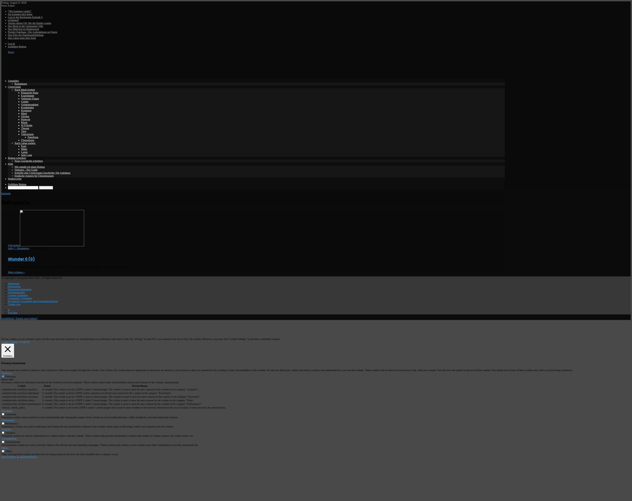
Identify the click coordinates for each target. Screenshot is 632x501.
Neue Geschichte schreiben (28, 161)
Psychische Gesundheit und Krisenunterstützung (33, 301)
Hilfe (10, 164)
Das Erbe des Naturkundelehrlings (26, 35)
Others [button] (4, 448)
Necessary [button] (6, 373)
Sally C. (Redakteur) (18, 248)
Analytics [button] (6, 429)
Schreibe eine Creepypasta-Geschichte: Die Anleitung (42, 172)
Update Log (14, 304)
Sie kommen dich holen (20, 14)
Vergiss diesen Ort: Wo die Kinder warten (29, 23)
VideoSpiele (27, 134)
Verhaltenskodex (16, 292)
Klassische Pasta (29, 92)
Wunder (21, 259)
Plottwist (25, 119)
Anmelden (13, 80)
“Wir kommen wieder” (19, 11)
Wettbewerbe (15, 178)
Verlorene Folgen (30, 98)
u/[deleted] (13, 20)
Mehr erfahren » (16, 272)
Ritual (24, 122)
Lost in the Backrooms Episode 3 (25, 17)
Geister (24, 101)
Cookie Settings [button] (9, 342)
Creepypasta (14, 86)
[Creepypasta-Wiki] (50, 75)
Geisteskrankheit (29, 104)
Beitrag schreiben (17, 158)
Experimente (27, 95)
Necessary (10, 376)
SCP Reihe (26, 125)
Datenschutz (14, 286)
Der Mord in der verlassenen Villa (25, 26)
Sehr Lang (26, 155)
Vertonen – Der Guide (26, 169)
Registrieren (20, 83)
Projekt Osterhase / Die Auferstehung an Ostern (32, 32)
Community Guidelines (20, 298)
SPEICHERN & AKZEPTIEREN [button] (19, 457)
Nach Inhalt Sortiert (24, 89)
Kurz (23, 146)
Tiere (23, 131)
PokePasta (33, 137)
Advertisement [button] (8, 438)
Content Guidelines (18, 295)
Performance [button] (7, 420)
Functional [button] (6, 411)
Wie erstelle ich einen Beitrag (29, 167)
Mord (24, 113)
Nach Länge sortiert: (25, 143)
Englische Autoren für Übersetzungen (34, 175)
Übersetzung (27, 140)
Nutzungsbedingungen (19, 289)
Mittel (24, 149)
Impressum (13, 283)
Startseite (6, 193)
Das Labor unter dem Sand (22, 38)
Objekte (25, 116)
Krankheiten (27, 107)
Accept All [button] (24, 342)
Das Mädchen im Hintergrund (23, 29)
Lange (24, 152)
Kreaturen (26, 110)
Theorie (25, 128)
